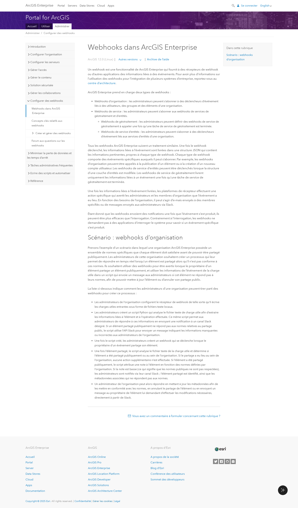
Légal (117, 501)
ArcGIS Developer (99, 479)
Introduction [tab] (38, 46)
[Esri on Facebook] (221, 461)
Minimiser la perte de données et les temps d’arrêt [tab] (49, 155)
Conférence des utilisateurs (168, 473)
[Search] (233, 5)
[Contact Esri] (233, 461)
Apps (111, 5)
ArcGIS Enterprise (39, 5)
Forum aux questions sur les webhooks (48, 143)
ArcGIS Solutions (98, 485)
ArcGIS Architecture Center (105, 490)
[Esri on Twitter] (215, 461)
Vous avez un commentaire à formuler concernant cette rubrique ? (176, 416)
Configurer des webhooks (59, 33)
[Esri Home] (220, 449)
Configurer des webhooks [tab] (46, 100)
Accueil (32, 26)
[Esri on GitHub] (227, 461)
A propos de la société (165, 457)
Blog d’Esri (157, 468)
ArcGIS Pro (94, 462)
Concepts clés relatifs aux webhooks (47, 123)
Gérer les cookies (102, 501)
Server (30, 468)
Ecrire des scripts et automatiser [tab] (50, 173)
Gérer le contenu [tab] (40, 77)
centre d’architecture (102, 83)
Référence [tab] (36, 181)
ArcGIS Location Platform (104, 473)
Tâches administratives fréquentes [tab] (51, 165)
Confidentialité (82, 501)
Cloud (101, 5)
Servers (72, 5)
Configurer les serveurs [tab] (44, 62)
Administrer (62, 26)
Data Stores (87, 5)
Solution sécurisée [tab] (41, 85)
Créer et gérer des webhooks (53, 133)
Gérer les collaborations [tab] (45, 93)
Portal (61, 5)
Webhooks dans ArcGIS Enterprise (46, 111)
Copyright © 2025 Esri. (38, 501)
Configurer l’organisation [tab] (46, 54)
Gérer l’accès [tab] (38, 70)
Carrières (156, 462)
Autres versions (128, 59)
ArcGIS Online (97, 457)
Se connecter (249, 5)
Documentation (35, 490)
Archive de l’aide (157, 59)
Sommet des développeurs (167, 479)
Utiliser (45, 26)
